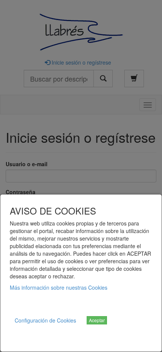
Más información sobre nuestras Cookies (58, 287)
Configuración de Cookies (45, 320)
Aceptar (97, 320)
